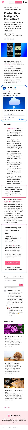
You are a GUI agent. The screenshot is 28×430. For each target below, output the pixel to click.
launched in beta (8, 64)
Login (11, 2)
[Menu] (23, 2)
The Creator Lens (8, 7)
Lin (10, 191)
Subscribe (18, 2)
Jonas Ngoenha (10, 34)
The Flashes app (11, 128)
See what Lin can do (13, 263)
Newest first (18, 276)
